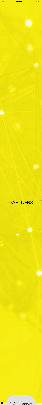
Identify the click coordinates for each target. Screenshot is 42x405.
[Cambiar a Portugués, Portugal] (38, 1)
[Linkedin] (41, 200)
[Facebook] (41, 203)
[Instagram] (41, 201)
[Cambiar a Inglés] (37, 1)
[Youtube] (41, 204)
